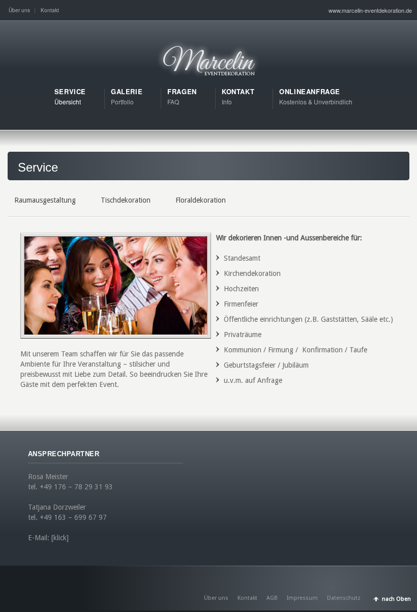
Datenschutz (344, 598)
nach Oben (396, 599)
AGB (272, 598)
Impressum (302, 598)
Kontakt (50, 10)
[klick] (60, 538)
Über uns (19, 10)
